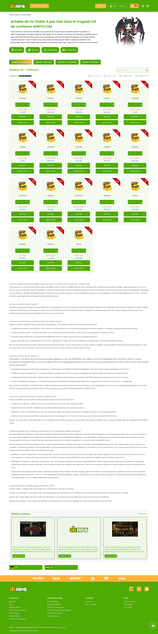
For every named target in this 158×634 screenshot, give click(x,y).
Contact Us (89, 601)
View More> (142, 514)
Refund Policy (14, 616)
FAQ (10, 604)
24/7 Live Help (90, 604)
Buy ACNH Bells (52, 601)
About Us (12, 601)
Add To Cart (22, 122)
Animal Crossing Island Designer (59, 610)
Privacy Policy (14, 613)
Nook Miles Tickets (54, 604)
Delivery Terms (14, 607)
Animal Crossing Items (55, 607)
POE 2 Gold (128, 607)
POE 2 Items (128, 604)
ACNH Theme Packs (54, 613)
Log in (114, 6)
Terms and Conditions (17, 610)
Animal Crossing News (17, 619)
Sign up (122, 6)
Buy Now (22, 117)
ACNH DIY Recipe (53, 616)
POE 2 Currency (129, 601)
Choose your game (39, 6)
